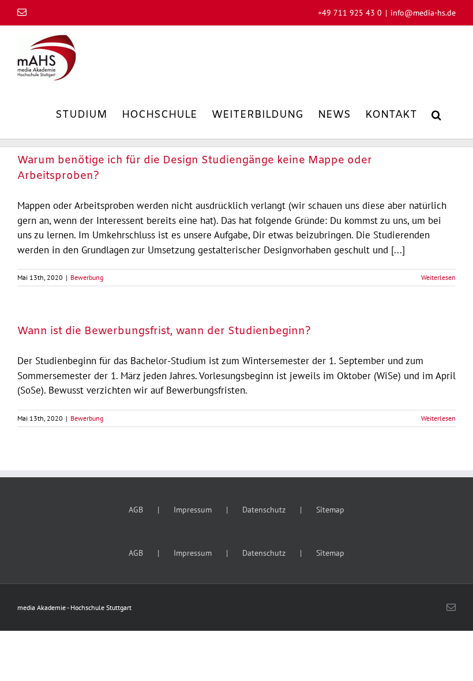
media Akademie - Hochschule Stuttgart (74, 607)
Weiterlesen (438, 277)
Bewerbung (86, 277)
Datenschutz (264, 509)
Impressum (193, 509)
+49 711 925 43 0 (350, 13)
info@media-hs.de (423, 13)
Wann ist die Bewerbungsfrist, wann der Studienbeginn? (164, 331)
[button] (436, 114)
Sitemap (330, 509)
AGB (136, 509)
